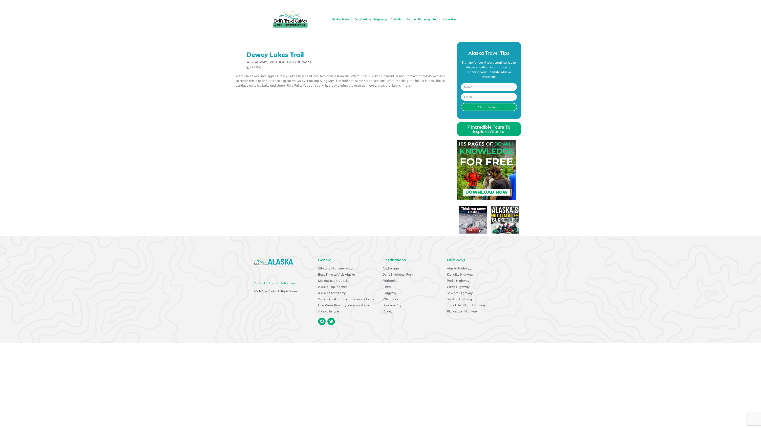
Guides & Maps (342, 19)
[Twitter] (331, 321)
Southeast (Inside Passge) (292, 62)
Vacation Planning (418, 19)
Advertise (449, 19)
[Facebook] (322, 321)
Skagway (259, 62)
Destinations (363, 19)
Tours (436, 19)
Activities (396, 19)
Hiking (256, 67)
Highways (381, 19)
